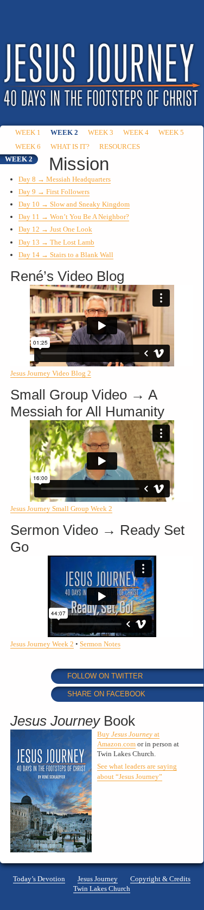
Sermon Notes (100, 644)
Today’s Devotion (39, 879)
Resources (119, 146)
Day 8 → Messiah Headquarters (64, 179)
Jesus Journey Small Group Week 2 (61, 508)
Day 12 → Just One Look (55, 229)
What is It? (70, 146)
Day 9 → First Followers (54, 192)
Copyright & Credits (160, 879)
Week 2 (64, 132)
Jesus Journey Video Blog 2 (50, 373)
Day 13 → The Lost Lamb (56, 242)
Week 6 (28, 146)
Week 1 (28, 132)
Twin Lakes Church (101, 888)
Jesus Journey (98, 879)
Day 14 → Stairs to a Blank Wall (65, 255)
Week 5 (171, 132)
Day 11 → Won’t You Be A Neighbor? (73, 217)
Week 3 (100, 132)
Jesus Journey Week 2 (42, 644)
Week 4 (136, 132)
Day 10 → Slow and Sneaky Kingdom (74, 204)
